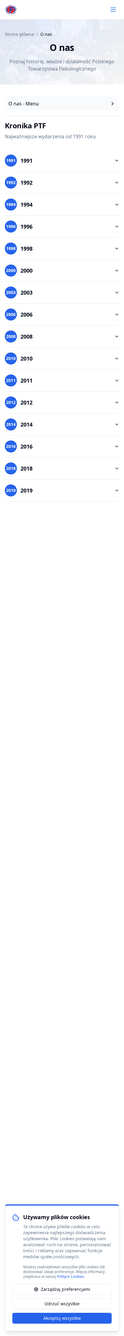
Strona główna (19, 34)
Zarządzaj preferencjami (65, 1289)
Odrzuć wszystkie (62, 1303)
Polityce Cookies (70, 1276)
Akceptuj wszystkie (62, 1318)
